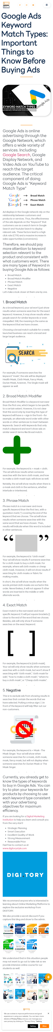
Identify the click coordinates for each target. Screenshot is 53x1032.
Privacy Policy (16, 1019)
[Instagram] (26, 5)
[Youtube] (33, 5)
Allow (44, 1026)
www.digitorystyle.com (15, 848)
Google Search (16, 154)
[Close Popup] (48, 1013)
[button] (46, 5)
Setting (39, 1021)
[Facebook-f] (20, 5)
